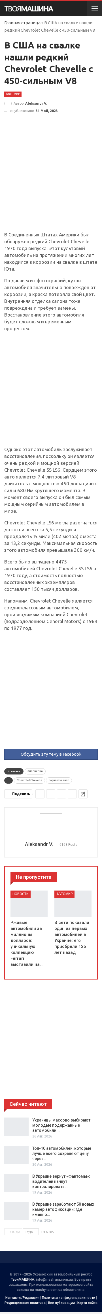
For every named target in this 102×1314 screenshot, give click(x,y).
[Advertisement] (51, 177)
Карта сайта (87, 1303)
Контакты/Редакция (22, 1298)
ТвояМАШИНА (22, 1279)
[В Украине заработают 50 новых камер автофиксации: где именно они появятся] (16, 1211)
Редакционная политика (25, 1303)
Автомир (13, 94)
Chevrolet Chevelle (29, 780)
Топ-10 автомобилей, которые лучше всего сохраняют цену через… (61, 1153)
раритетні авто (59, 780)
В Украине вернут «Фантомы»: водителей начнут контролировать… (61, 1181)
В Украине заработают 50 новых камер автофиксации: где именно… (63, 1209)
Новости (20, 894)
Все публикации (61, 1303)
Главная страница (22, 22)
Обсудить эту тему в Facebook (51, 754)
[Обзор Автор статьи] (51, 824)
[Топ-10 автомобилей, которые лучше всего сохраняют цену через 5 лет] (16, 1155)
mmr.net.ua (35, 771)
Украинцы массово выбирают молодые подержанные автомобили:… (61, 1125)
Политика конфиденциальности (68, 1298)
